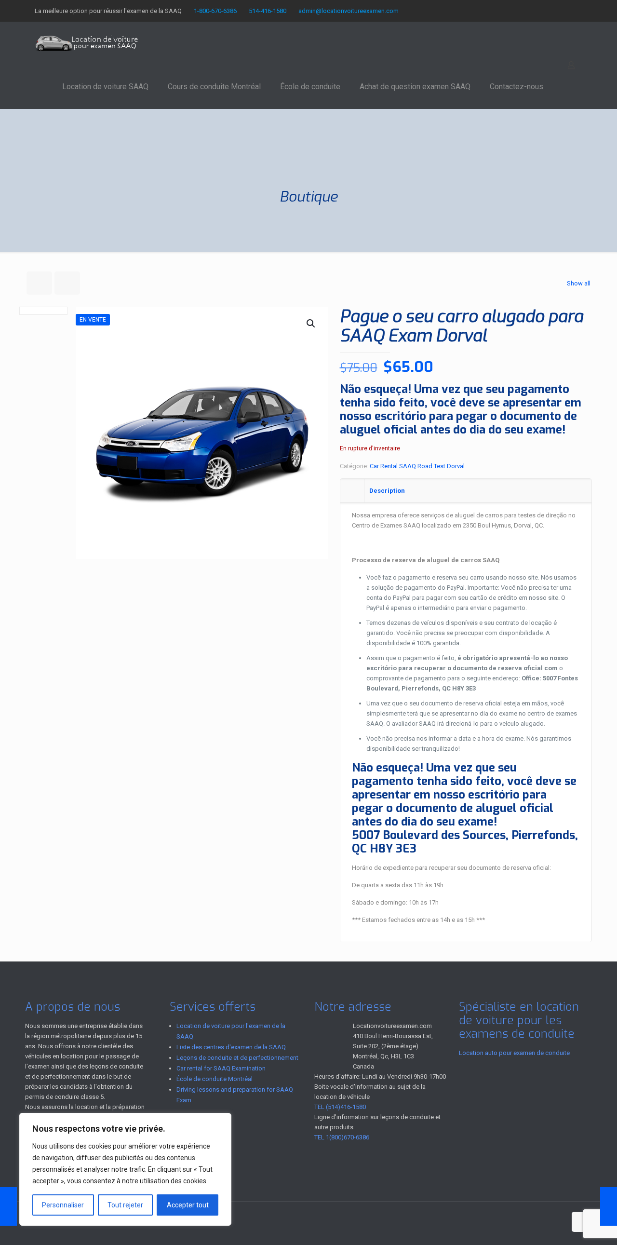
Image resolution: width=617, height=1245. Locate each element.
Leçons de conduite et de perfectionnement (237, 1057)
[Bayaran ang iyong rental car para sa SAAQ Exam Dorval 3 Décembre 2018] (608, 1206)
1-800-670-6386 (215, 10)
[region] (125, 1169)
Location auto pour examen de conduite (514, 1052)
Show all (578, 283)
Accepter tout (188, 1205)
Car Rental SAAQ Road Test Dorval (417, 466)
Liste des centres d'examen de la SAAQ (231, 1047)
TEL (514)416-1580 (340, 1106)
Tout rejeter (125, 1205)
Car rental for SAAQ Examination (221, 1068)
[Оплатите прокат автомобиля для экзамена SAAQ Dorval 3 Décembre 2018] (8, 1206)
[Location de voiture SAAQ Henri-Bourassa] (87, 43)
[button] (311, 323)
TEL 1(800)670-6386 (341, 1137)
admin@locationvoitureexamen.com (348, 10)
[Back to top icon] (582, 1222)
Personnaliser (63, 1205)
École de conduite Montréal (214, 1079)
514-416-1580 (267, 10)
